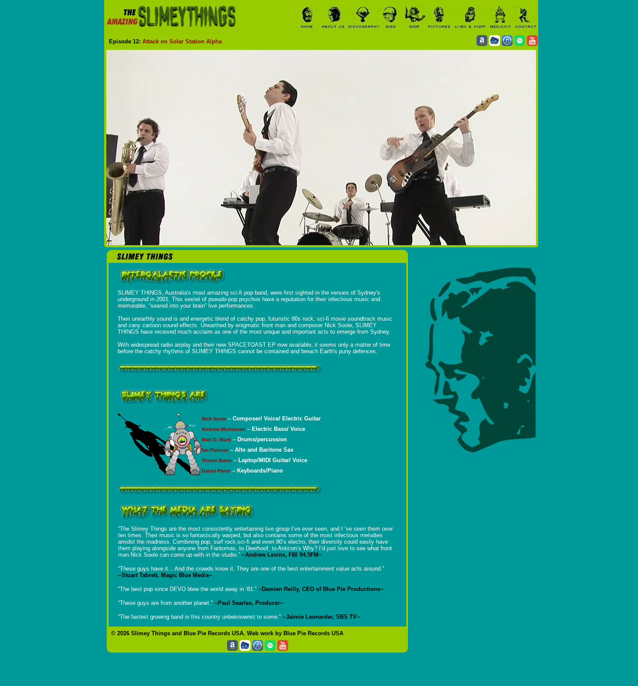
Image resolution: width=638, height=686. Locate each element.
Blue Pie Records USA (213, 633)
